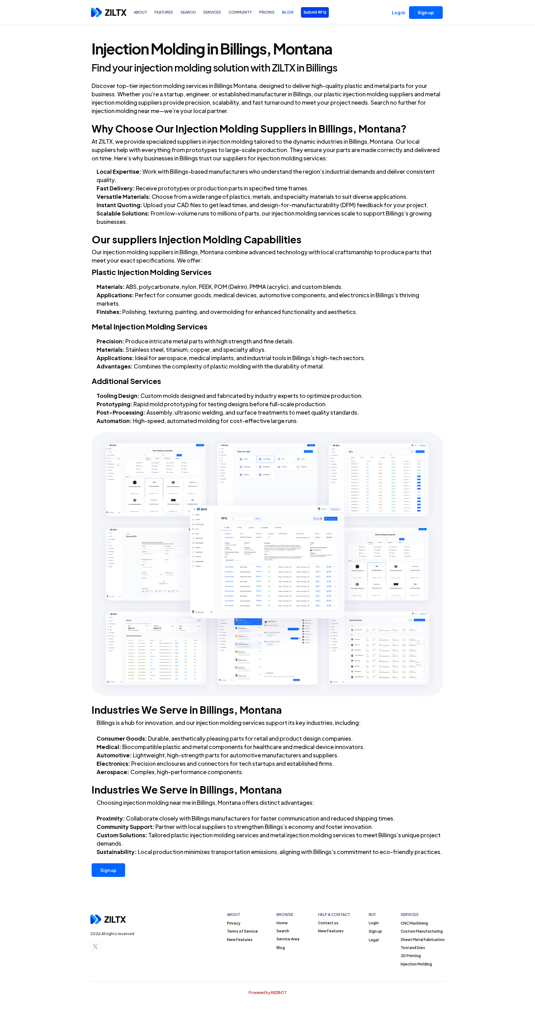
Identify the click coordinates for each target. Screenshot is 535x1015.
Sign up (108, 870)
